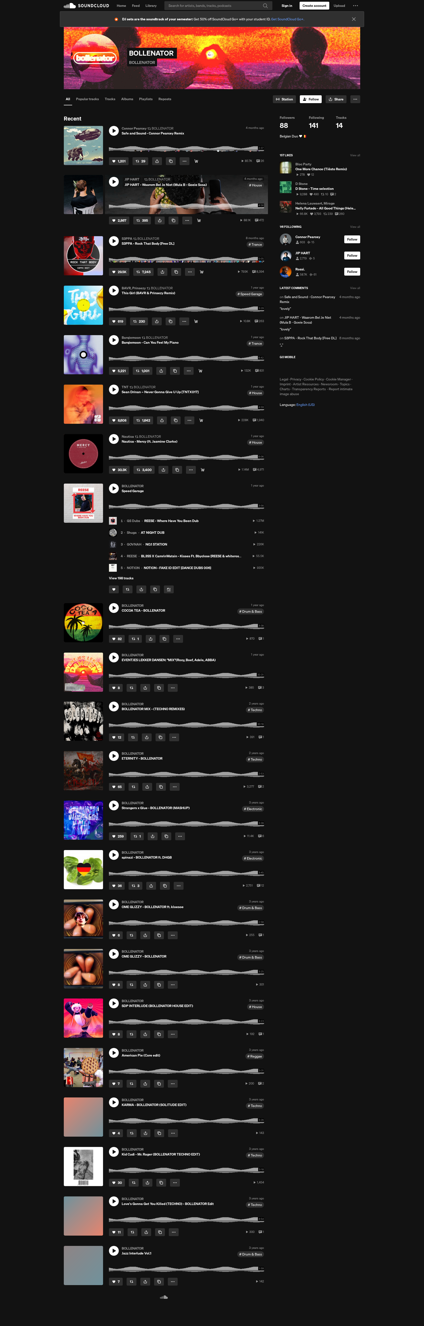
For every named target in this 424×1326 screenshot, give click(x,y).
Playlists (146, 99)
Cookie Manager (338, 379)
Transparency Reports (309, 389)
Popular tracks (87, 99)
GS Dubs (133, 520)
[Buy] (201, 420)
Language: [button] (297, 404)
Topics (345, 384)
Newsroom (329, 384)
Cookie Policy (314, 379)
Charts (285, 389)
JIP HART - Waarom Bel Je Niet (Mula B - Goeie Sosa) (305, 320)
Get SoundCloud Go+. (287, 19)
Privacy (295, 379)
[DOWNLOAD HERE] (203, 470)
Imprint (285, 384)
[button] (355, 5)
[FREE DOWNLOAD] (196, 161)
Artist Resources (306, 384)
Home (121, 5)
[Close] (354, 19)
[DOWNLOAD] (196, 321)
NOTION (133, 568)
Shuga (132, 532)
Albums (127, 99)
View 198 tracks (121, 578)
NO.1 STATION (156, 544)
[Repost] (127, 589)
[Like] (114, 589)
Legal (284, 379)
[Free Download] (199, 220)
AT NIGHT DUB (152, 532)
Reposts (165, 99)
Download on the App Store (294, 368)
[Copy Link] (171, 161)
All (68, 99)
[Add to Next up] (169, 589)
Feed (136, 5)
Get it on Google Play (327, 368)
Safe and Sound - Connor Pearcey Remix (307, 299)
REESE (132, 556)
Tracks (110, 99)
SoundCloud (86, 5)
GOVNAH (134, 544)
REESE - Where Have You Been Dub (171, 520)
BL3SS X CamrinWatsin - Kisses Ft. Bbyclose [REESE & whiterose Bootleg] (198, 556)
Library (151, 5)
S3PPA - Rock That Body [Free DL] (310, 338)
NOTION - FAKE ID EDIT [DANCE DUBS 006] (177, 568)
